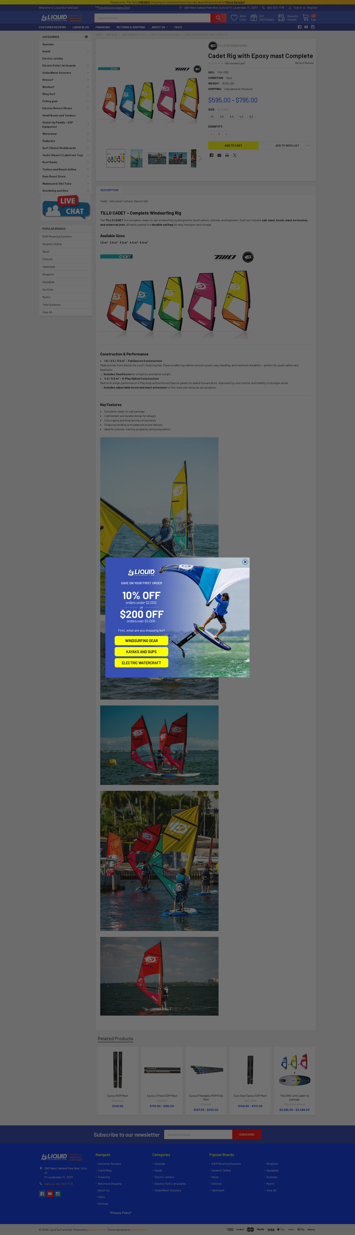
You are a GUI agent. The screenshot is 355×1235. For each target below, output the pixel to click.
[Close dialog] (245, 562)
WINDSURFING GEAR (141, 640)
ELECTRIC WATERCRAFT (141, 663)
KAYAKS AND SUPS (141, 651)
